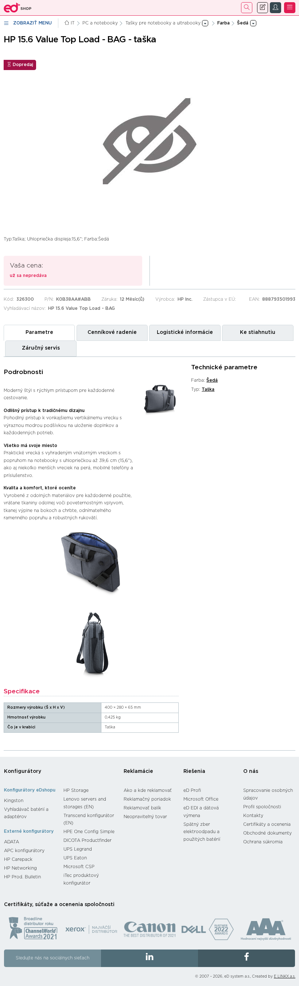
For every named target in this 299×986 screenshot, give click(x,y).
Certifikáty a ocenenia (267, 824)
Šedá (212, 380)
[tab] (39, 333)
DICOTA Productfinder (87, 840)
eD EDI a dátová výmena (201, 812)
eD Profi (192, 790)
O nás (250, 771)
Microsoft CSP (78, 866)
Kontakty (253, 815)
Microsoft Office (200, 799)
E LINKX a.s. (284, 976)
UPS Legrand (77, 849)
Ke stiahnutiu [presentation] (257, 332)
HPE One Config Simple (88, 831)
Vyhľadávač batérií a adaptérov (26, 813)
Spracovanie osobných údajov (268, 794)
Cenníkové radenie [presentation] (112, 332)
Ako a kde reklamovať (148, 790)
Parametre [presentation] (39, 332)
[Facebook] (246, 958)
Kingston (13, 800)
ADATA (11, 842)
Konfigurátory (22, 771)
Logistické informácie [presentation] (185, 332)
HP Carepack (18, 859)
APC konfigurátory (24, 850)
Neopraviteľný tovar (145, 816)
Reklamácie (138, 771)
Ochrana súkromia (263, 842)
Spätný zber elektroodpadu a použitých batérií (201, 831)
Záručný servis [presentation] (41, 348)
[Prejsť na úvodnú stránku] (18, 7)
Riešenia (194, 771)
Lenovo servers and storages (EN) (84, 803)
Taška (208, 389)
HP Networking (20, 868)
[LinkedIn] (149, 958)
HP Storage (76, 790)
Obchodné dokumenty (267, 833)
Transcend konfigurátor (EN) (88, 819)
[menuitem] (30, 800)
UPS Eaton (75, 858)
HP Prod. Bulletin (22, 877)
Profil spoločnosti (262, 807)
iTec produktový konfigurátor (81, 879)
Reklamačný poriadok (147, 799)
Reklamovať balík (142, 808)
